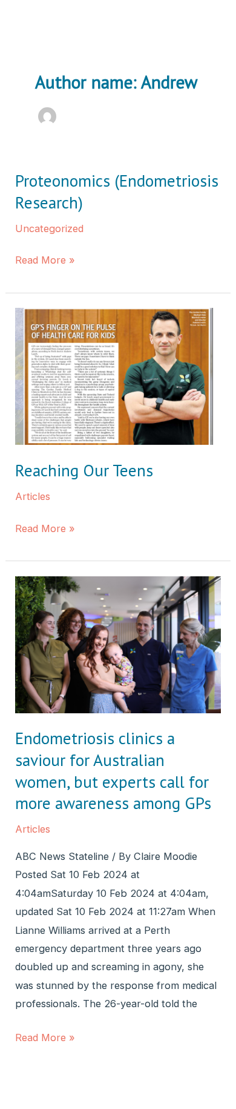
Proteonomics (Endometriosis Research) (116, 191)
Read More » (45, 261)
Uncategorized (49, 228)
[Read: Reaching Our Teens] (117, 376)
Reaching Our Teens (84, 470)
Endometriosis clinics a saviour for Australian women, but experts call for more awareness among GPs (113, 770)
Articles (32, 496)
